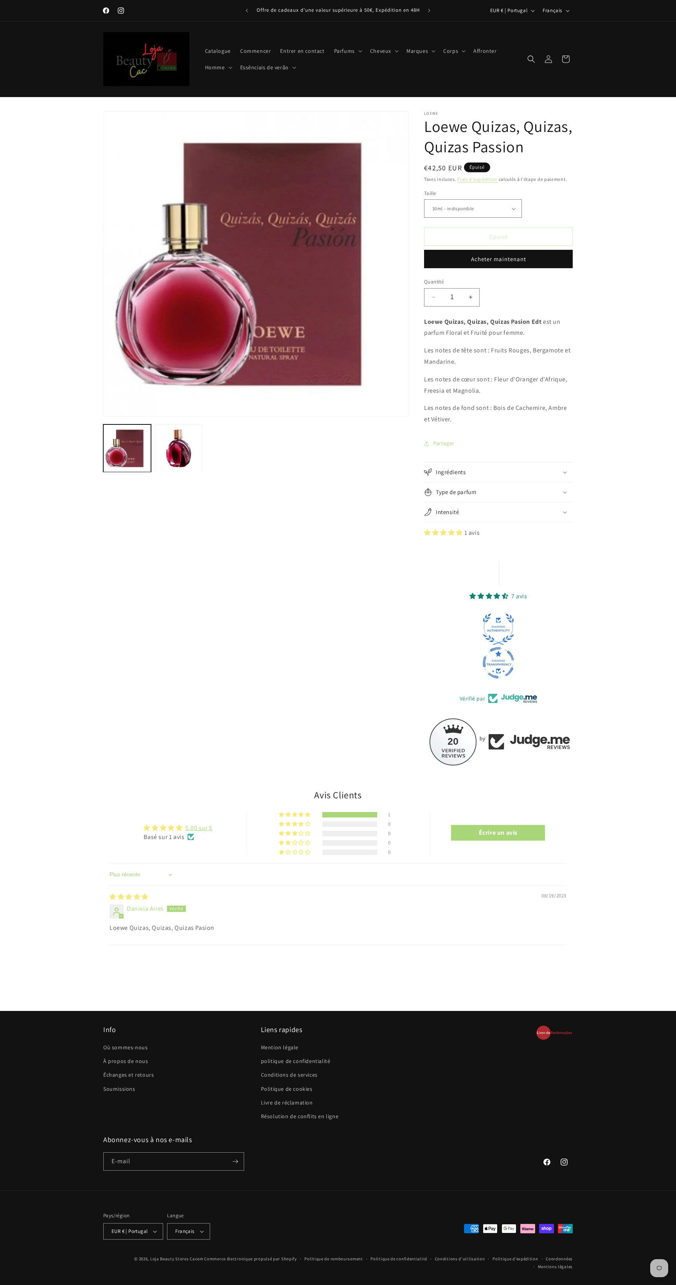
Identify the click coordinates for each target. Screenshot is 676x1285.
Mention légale (279, 1047)
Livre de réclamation (287, 1102)
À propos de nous (125, 1061)
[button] (347, 51)
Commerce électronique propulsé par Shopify (250, 1259)
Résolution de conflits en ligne (300, 1116)
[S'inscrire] (235, 1161)
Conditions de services (289, 1075)
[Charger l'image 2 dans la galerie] (179, 448)
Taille (430, 193)
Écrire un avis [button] (498, 832)
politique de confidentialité (296, 1061)
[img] (129, 897)
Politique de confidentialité (398, 1259)
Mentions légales (555, 1267)
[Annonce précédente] (246, 10)
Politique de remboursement (333, 1259)
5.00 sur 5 (198, 828)
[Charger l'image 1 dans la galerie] (127, 448)
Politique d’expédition (515, 1259)
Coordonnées (559, 1259)
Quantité (434, 281)
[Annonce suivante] (429, 10)
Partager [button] (444, 443)
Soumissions (119, 1088)
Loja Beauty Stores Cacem (176, 1259)
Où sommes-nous (125, 1047)
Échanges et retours (128, 1075)
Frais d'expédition (477, 179)
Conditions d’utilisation (460, 1259)
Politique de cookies (287, 1088)
